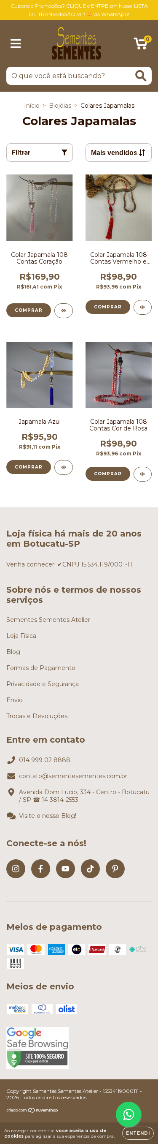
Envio (14, 700)
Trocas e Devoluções (36, 716)
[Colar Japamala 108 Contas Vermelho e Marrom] (143, 307)
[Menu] (15, 43)
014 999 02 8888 (44, 760)
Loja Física (21, 636)
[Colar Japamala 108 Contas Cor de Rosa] (143, 474)
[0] (140, 45)
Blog (13, 652)
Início (32, 105)
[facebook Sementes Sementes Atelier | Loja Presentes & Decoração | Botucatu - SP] (40, 868)
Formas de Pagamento (40, 668)
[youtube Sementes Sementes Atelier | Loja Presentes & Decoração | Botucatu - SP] (65, 868)
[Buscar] (141, 76)
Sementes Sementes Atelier (48, 620)
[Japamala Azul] (63, 467)
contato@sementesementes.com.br (73, 776)
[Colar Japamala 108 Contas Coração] (63, 310)
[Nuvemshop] (32, 1111)
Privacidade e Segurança (42, 684)
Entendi (138, 1133)
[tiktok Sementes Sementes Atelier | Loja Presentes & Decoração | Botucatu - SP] (90, 868)
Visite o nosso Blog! (47, 816)
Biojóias (60, 105)
